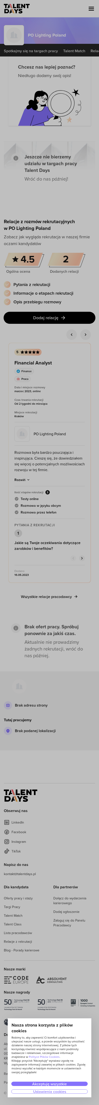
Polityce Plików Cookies (44, 1057)
